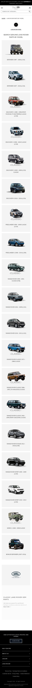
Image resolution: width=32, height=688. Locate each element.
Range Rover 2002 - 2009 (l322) (16, 300)
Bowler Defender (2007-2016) (16, 547)
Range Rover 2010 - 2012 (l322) (16, 326)
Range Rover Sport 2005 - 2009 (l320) (16, 465)
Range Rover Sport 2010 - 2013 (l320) (16, 494)
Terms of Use (8, 671)
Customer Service (6, 673)
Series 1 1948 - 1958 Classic (16, 521)
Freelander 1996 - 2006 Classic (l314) (16, 218)
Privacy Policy (15, 673)
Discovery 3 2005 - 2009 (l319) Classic (16, 164)
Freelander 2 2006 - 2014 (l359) (16, 245)
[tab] (16, 648)
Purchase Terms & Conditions (20, 671)
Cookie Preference (25, 673)
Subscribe (16, 641)
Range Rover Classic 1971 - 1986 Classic (16, 353)
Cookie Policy (16, 676)
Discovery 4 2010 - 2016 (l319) (16, 191)
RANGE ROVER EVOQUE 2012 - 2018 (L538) (16, 437)
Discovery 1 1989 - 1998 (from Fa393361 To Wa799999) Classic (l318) (16, 107)
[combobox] (16, 11)
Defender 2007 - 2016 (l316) (16, 78)
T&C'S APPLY (19, 3)
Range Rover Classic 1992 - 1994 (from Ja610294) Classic (16, 409)
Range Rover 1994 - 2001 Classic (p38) (16, 272)
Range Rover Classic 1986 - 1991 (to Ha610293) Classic (16, 381)
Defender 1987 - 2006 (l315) (16, 52)
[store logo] (16, 7)
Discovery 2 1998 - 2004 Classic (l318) (16, 136)
